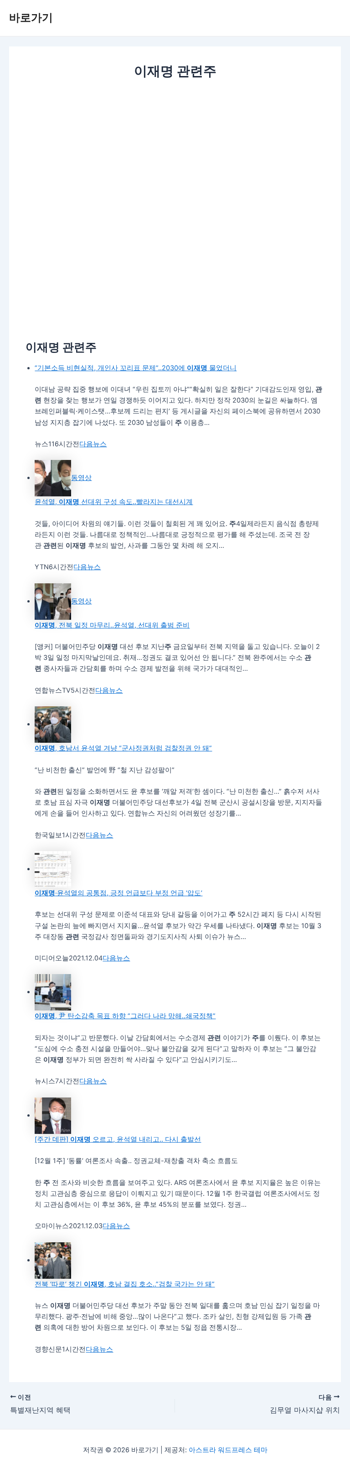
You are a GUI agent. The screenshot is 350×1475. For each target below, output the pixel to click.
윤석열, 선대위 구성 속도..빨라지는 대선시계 (114, 502)
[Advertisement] (175, 149)
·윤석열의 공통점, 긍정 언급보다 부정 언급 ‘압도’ (118, 893)
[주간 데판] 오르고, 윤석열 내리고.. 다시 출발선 (118, 1139)
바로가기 (31, 17)
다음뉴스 (93, 444)
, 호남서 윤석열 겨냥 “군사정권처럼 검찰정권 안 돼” (123, 748)
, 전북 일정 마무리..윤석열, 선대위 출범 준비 (112, 625)
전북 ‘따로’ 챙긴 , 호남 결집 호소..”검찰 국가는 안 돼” (125, 1284)
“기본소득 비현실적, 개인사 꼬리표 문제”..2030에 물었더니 (136, 368)
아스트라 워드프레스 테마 (228, 1450)
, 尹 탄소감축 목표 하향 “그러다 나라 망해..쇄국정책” (125, 1016)
